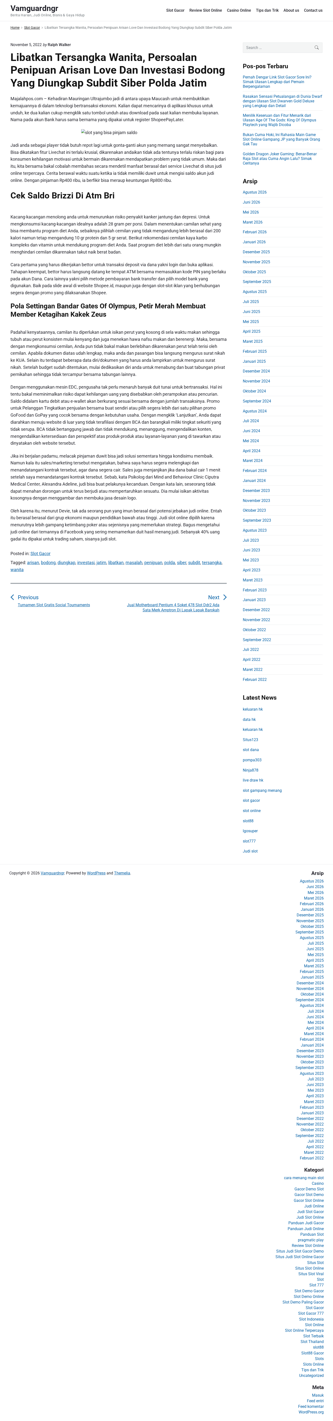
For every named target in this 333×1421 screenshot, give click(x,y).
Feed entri (315, 1401)
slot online (252, 810)
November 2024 (256, 381)
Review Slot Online (205, 10)
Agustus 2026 (255, 192)
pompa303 (252, 760)
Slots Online (313, 1364)
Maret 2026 (253, 222)
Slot (320, 1279)
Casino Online (239, 10)
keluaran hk (253, 709)
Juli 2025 (251, 301)
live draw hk (253, 780)
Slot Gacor (175, 10)
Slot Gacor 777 (311, 1313)
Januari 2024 (254, 480)
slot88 (248, 821)
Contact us (313, 10)
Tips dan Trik (267, 10)
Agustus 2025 (255, 291)
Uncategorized (311, 1375)
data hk (249, 719)
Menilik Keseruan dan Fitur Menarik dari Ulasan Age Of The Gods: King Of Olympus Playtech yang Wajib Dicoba (279, 120)
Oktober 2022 (254, 629)
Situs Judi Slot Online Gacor (299, 1256)
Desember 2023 (256, 490)
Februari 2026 (255, 232)
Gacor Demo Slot (309, 1189)
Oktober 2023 (254, 510)
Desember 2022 (256, 610)
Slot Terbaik (313, 1336)
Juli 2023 (251, 540)
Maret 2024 (253, 460)
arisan (33, 562)
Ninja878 (250, 770)
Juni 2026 (251, 202)
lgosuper (250, 831)
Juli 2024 (251, 421)
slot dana (251, 749)
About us (291, 10)
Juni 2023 (251, 550)
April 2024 (251, 451)
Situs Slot (315, 1262)
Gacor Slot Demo (309, 1194)
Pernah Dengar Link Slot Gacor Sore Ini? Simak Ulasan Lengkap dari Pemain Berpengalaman (277, 82)
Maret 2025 (253, 341)
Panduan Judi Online (306, 1228)
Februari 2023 (255, 590)
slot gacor (251, 800)
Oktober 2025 (254, 272)
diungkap (66, 562)
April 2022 (251, 659)
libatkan (116, 562)
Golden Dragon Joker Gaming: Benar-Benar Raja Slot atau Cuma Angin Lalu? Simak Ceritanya (280, 159)
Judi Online (314, 1206)
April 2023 (251, 570)
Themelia (122, 873)
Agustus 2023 (255, 530)
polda (169, 562)
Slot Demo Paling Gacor (303, 1302)
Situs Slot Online (309, 1268)
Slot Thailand (312, 1341)
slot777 (249, 841)
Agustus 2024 (255, 411)
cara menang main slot (304, 1178)
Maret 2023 (253, 580)
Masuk (318, 1395)
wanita (17, 569)
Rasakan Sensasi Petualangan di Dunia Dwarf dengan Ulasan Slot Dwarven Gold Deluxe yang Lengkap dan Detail (282, 101)
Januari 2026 (254, 242)
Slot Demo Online (309, 1296)
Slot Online (314, 1325)
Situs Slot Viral (311, 1274)
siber (181, 562)
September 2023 (257, 520)
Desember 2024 (256, 371)
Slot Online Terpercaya (304, 1330)
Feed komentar (311, 1406)
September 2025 (257, 281)
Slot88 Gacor (312, 1353)
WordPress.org (311, 1412)
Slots (319, 1358)
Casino (318, 1183)
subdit (194, 562)
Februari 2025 (255, 351)
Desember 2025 (256, 252)
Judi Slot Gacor (310, 1211)
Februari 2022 (255, 679)
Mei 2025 (251, 321)
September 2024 (257, 401)
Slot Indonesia (311, 1319)
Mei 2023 (251, 560)
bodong (48, 562)
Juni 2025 (251, 311)
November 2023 (256, 500)
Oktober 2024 (254, 391)
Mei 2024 (251, 441)
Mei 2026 (251, 212)
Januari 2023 (254, 600)
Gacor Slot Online (309, 1200)
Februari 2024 (255, 470)
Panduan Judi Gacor (306, 1223)
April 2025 (251, 331)
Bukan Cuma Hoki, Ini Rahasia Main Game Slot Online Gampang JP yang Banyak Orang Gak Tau (281, 139)
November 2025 (256, 262)
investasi (86, 562)
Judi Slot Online (310, 1217)
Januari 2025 (254, 361)
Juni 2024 (251, 431)
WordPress (96, 873)
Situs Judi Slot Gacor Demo (300, 1251)
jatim (101, 562)
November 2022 (256, 619)
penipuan (153, 562)
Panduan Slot (312, 1234)
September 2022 (257, 639)
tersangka (212, 562)
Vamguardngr (52, 873)
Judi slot (250, 851)
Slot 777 (316, 1285)
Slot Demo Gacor (309, 1291)
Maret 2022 (253, 669)
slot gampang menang (262, 790)
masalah (134, 562)
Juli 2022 (251, 649)
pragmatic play (311, 1240)
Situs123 (250, 739)
